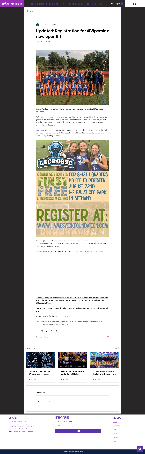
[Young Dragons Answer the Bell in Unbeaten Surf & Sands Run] (104, 360)
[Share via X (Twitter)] (42, 331)
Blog (114, 429)
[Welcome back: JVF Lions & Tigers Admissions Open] (40, 360)
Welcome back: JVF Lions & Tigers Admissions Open (40, 372)
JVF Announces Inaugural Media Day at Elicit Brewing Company (72, 372)
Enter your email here (63, 421)
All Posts (29, 11)
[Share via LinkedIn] (47, 331)
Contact (115, 437)
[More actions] (108, 25)
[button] (122, 3)
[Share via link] (51, 331)
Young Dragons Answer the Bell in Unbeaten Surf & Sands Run (104, 372)
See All (117, 348)
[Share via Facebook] (37, 331)
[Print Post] (56, 331)
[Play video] (72, 275)
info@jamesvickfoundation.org (23, 432)
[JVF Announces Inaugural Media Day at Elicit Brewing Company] (72, 360)
